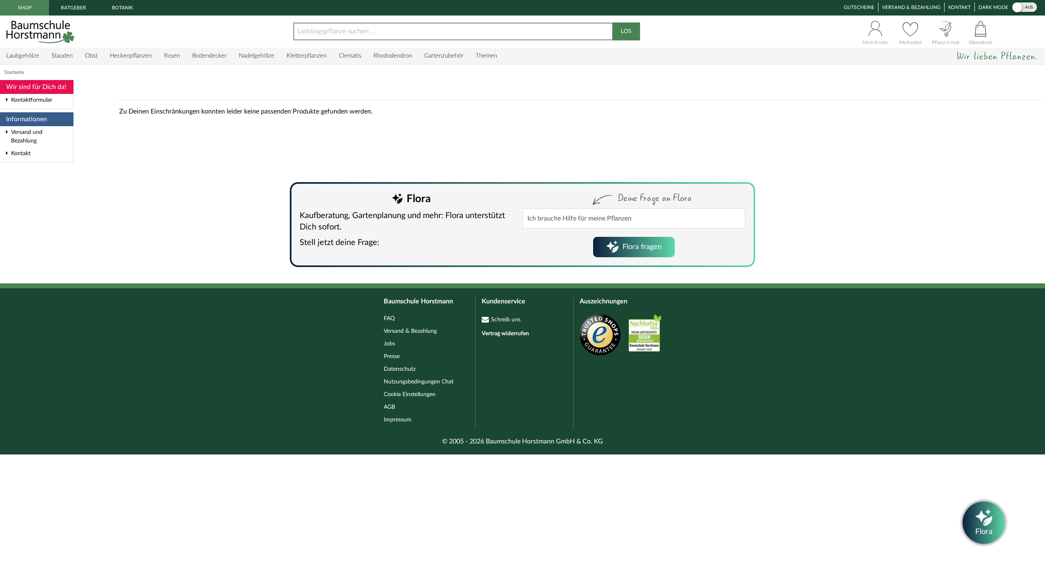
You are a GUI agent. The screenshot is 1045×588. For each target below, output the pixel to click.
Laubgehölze (22, 56)
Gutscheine (859, 7)
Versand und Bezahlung (26, 136)
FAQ (389, 318)
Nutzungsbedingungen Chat (419, 382)
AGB (389, 407)
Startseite (14, 72)
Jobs (389, 344)
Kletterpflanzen (307, 56)
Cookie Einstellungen (410, 394)
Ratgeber (73, 7)
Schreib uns (505, 320)
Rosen (172, 56)
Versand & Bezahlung (911, 7)
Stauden (62, 56)
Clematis (350, 56)
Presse (392, 356)
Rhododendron (393, 56)
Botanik (122, 7)
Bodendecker (209, 56)
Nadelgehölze (256, 56)
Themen (486, 56)
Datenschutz (400, 369)
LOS (626, 31)
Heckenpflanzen (131, 56)
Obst (91, 56)
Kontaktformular (31, 100)
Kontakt (959, 7)
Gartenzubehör (443, 56)
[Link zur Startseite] (41, 32)
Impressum (397, 420)
